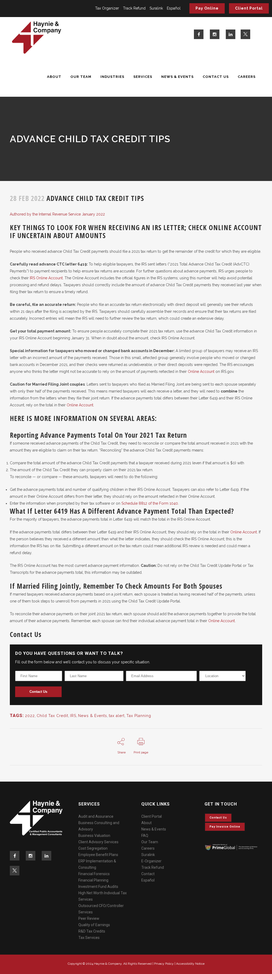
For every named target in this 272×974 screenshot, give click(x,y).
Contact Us (38, 692)
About (146, 823)
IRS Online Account (46, 278)
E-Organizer (151, 861)
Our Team (149, 842)
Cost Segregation (93, 848)
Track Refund (134, 8)
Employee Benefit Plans (98, 855)
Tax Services (89, 937)
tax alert (117, 716)
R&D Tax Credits (91, 931)
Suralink (156, 8)
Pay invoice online (225, 826)
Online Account (201, 371)
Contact (148, 874)
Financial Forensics (94, 874)
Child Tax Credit (52, 716)
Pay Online (207, 8)
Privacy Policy (164, 963)
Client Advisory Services (98, 842)
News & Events (92, 716)
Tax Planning (138, 716)
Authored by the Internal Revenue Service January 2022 (57, 214)
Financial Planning (93, 880)
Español (174, 8)
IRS (73, 716)
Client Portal (249, 8)
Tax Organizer (107, 8)
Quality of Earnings (94, 925)
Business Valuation (94, 835)
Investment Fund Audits (98, 886)
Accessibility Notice (190, 963)
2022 (30, 716)
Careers (148, 848)
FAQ (144, 835)
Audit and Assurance (95, 816)
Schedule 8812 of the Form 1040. (150, 503)
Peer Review (88, 918)
